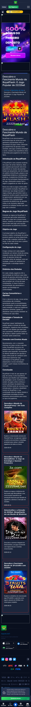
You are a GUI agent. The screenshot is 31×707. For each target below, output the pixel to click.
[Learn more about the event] (15, 18)
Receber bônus (15, 55)
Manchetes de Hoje (17, 90)
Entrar (4, 7)
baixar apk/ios (20, 699)
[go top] (28, 659)
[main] (15, 705)
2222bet (7, 90)
